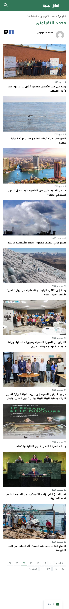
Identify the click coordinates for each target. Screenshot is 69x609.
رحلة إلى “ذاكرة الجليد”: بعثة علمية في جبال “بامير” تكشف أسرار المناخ (36, 292)
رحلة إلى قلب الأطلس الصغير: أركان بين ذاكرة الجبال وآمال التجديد (36, 88)
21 (17, 563)
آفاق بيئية (51, 5)
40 (55, 569)
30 (62, 569)
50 (48, 569)
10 (45, 563)
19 (31, 563)
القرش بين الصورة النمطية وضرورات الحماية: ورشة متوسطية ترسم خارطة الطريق (37, 344)
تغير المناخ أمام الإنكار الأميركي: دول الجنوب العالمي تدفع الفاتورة (36, 496)
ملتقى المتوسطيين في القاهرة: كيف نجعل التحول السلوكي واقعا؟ (37, 192)
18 (38, 563)
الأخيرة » (32, 569)
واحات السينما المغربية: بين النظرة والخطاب (41, 446)
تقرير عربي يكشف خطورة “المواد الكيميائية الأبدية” (36, 242)
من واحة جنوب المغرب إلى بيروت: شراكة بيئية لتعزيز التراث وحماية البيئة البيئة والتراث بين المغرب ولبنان (36, 396)
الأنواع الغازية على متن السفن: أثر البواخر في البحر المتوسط (37, 548)
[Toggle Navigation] (64, 5)
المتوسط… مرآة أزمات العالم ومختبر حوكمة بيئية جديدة (38, 140)
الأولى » (60, 563)
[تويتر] (6, 32)
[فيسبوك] (11, 32)
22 (10, 563)
